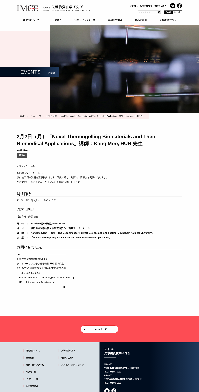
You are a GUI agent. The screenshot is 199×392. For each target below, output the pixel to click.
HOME (22, 116)
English (177, 12)
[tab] (31, 21)
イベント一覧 (35, 116)
